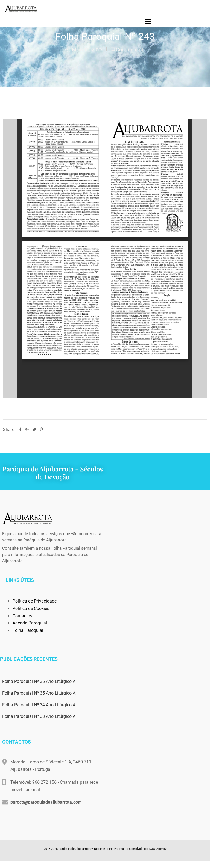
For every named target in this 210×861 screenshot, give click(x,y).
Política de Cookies (31, 608)
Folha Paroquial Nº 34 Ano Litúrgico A (38, 704)
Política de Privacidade (35, 601)
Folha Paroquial (28, 630)
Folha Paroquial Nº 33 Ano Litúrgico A (38, 716)
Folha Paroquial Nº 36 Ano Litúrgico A (38, 681)
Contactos (22, 615)
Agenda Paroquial (30, 623)
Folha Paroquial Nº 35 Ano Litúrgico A (38, 693)
